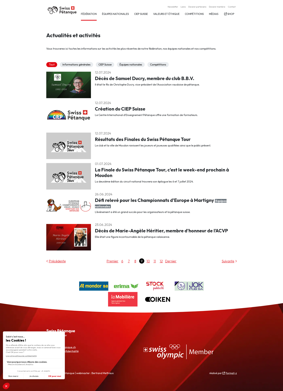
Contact (232, 6)
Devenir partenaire (197, 6)
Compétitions (158, 64)
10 (148, 261)
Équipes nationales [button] (115, 14)
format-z (231, 373)
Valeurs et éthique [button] (166, 14)
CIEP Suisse (105, 64)
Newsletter (173, 6)
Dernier (170, 261)
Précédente (57, 261)
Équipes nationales (131, 64)
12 (161, 261)
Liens (183, 6)
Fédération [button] (89, 14)
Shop (230, 14)
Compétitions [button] (194, 14)
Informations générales (76, 64)
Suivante (228, 261)
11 (155, 261)
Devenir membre (217, 6)
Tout (52, 64)
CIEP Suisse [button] (141, 14)
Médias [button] (213, 14)
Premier (112, 261)
